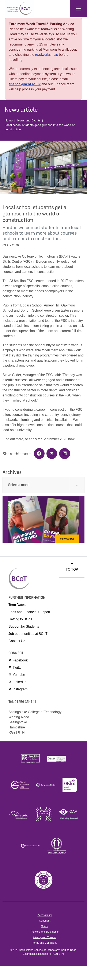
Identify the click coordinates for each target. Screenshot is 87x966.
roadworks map (46, 54)
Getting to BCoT (20, 619)
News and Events (29, 120)
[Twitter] (52, 454)
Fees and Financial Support (29, 612)
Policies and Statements (44, 931)
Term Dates (17, 605)
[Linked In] (65, 454)
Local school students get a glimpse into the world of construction (40, 127)
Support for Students (23, 626)
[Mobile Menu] (78, 8)
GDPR (44, 926)
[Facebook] (40, 454)
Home (9, 120)
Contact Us (16, 641)
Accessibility (45, 915)
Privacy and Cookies (44, 937)
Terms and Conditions (44, 942)
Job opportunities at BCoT (28, 633)
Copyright (44, 920)
